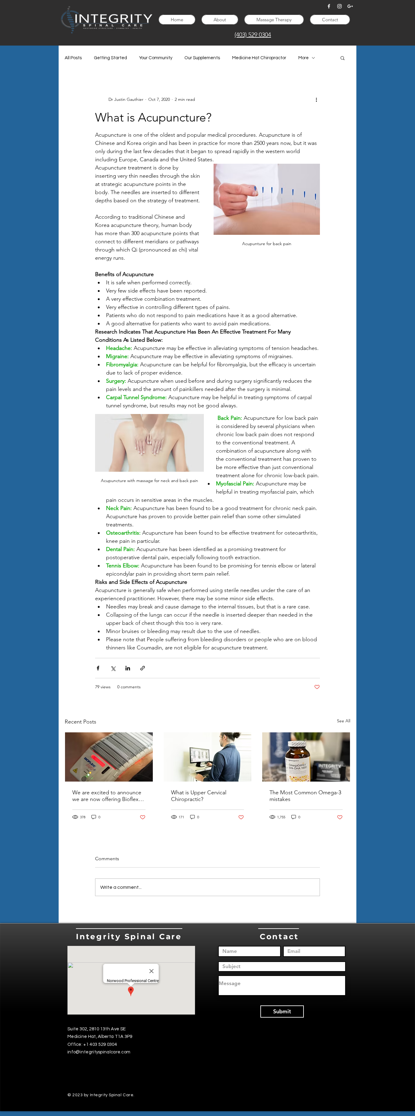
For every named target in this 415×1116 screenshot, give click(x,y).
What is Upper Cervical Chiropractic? (198, 796)
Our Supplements (202, 58)
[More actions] (316, 99)
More (303, 58)
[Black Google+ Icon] (230, 1066)
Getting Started (110, 58)
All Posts (73, 58)
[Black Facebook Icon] (202, 1066)
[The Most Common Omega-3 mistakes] (306, 757)
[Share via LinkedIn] (128, 668)
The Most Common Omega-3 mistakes (305, 796)
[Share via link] (143, 668)
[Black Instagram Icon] (216, 1066)
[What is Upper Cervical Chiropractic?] (208, 757)
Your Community (155, 58)
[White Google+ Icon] (350, 6)
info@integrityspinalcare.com (98, 1052)
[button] (342, 57)
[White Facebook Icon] (329, 6)
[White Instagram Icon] (339, 6)
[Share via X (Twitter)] (113, 668)
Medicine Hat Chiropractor (259, 58)
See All (343, 721)
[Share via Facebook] (98, 668)
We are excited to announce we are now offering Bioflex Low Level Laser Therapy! (106, 796)
